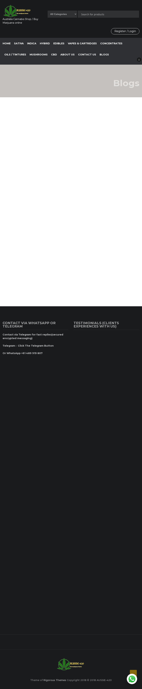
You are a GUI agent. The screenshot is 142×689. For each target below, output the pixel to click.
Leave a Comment (54, 242)
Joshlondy (43, 111)
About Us (24, 111)
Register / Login (125, 31)
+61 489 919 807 (69, 640)
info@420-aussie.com (117, 640)
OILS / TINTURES (15, 54)
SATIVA (19, 43)
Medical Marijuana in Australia (97, 188)
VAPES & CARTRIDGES (82, 43)
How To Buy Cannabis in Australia (30, 188)
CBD (54, 54)
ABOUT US (67, 54)
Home (7, 43)
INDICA (31, 43)
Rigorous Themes (54, 680)
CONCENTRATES (111, 43)
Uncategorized (25, 179)
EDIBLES (58, 43)
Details (15, 163)
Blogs (104, 54)
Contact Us (87, 54)
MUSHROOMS (39, 54)
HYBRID (45, 43)
